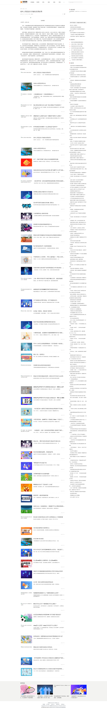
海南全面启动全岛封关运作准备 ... (77, 46)
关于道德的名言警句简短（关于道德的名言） (45, 300)
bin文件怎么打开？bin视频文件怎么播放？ (45, 603)
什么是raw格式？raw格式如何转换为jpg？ (77, 185)
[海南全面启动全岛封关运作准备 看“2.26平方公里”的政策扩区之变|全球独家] (26, 173)
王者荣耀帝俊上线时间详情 (40, 213)
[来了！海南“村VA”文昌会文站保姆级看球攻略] (26, 162)
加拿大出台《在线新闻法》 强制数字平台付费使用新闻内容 (48, 506)
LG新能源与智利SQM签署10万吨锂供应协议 (45, 289)
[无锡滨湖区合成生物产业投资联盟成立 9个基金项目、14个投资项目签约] (26, 271)
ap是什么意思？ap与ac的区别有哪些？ (77, 179)
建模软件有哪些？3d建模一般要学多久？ (77, 157)
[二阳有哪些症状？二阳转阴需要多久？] (26, 97)
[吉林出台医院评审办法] (26, 86)
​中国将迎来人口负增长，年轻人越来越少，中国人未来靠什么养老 (48, 256)
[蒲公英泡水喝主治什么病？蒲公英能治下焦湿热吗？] (26, 108)
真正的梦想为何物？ (73, 493)
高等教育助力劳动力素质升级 (75, 85)
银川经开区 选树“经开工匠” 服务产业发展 (77, 148)
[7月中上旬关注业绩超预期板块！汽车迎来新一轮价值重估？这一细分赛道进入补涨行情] (26, 347)
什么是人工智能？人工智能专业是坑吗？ (77, 174)
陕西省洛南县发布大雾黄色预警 (75, 299)
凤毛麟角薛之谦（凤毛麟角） (75, 495)
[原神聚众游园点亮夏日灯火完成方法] (26, 195)
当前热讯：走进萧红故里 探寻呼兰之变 (77, 233)
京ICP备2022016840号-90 (45, 707)
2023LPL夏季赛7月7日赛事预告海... (77, 57)
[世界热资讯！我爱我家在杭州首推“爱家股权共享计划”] (26, 639)
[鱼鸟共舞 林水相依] (26, 542)
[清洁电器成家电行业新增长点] (26, 531)
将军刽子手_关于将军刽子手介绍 (76, 482)
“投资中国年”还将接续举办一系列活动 (76, 268)
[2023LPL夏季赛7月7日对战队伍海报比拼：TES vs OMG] (26, 401)
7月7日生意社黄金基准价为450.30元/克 (77, 198)
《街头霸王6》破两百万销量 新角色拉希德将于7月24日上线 (48, 408)
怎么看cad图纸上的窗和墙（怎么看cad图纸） (45, 560)
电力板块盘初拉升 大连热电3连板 (42, 246)
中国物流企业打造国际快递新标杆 (76, 310)
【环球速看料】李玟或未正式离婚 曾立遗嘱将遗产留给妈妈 (48, 658)
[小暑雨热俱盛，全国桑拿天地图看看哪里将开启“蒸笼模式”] (26, 336)
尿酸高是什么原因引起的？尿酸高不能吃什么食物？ (47, 116)
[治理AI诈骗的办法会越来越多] (26, 477)
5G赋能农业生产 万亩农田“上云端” (43, 484)
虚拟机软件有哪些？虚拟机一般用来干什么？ (78, 154)
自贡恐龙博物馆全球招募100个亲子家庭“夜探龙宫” (47, 614)
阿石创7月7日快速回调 (74, 104)
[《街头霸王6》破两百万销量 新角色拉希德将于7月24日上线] (26, 412)
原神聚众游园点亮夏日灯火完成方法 (43, 191)
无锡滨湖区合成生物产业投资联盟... (77, 55)
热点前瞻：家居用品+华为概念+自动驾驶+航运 (78, 183)
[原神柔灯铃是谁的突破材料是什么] (26, 227)
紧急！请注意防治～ (73, 364)
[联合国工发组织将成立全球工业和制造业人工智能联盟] (26, 520)
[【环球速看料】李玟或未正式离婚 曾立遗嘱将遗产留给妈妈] (26, 661)
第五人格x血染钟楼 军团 (74, 318)
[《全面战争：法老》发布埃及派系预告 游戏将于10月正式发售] (26, 433)
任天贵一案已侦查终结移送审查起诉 (43, 582)
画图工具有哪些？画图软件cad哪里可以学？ (77, 194)
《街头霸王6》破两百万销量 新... (77, 59)
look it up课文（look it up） (75, 497)
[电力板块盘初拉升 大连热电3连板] (26, 249)
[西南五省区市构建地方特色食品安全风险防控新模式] (26, 238)
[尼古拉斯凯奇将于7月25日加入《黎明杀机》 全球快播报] (62, 690)
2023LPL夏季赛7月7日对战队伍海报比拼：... (78, 32)
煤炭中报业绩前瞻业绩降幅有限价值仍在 (44, 321)
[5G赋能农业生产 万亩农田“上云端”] (26, 488)
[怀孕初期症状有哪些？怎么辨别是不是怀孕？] (26, 130)
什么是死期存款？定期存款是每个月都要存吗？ (78, 277)
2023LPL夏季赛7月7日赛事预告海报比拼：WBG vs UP (48, 387)
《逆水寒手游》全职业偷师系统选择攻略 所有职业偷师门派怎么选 (48, 181)
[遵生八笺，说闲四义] (26, 357)
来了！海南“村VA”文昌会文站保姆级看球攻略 (45, 159)
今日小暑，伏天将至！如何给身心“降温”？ (77, 143)
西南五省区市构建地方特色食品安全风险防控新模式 (47, 235)
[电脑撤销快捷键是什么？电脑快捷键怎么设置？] (26, 596)
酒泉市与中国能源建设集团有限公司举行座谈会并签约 (48, 571)
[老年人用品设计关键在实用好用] (26, 76)
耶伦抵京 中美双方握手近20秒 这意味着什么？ (78, 362)
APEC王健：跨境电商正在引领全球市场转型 (77, 491)
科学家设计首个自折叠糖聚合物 (75, 309)
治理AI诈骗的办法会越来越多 (41, 473)
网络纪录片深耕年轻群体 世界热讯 (42, 647)
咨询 (23, 8)
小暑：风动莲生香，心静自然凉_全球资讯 (77, 227)
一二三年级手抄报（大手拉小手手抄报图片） (78, 434)
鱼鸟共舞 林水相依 (38, 538)
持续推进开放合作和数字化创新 (75, 181)
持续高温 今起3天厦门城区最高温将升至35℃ (78, 360)
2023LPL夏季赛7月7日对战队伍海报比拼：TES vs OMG (48, 397)
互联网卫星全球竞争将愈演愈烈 (42, 365)
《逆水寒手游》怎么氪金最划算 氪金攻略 (77, 423)
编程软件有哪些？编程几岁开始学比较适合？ (78, 200)
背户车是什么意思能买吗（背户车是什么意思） (78, 187)
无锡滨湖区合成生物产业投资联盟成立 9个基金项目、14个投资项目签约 (48, 267)
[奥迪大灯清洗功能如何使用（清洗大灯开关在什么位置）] (26, 379)
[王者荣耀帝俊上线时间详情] (26, 217)
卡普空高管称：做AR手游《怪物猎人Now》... (78, 36)
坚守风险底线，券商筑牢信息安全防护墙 (77, 368)
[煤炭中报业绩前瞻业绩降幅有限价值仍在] (26, 325)
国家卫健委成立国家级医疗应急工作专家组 (77, 91)
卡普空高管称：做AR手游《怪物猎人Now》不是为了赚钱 (48, 419)
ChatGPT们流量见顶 (73, 451)
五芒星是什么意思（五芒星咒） (75, 301)
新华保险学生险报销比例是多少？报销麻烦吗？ (78, 172)
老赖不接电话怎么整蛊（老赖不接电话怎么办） (78, 222)
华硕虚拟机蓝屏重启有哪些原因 (75, 84)
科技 (60, 2)
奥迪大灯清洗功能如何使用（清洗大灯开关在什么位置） (48, 376)
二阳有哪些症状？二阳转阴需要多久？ (43, 94)
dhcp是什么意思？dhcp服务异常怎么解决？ (77, 167)
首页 (21, 8)
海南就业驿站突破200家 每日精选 (76, 155)
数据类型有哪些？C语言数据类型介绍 (76, 192)
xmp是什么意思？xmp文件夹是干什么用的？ (45, 625)
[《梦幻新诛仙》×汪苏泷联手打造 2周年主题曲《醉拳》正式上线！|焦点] (45, 690)
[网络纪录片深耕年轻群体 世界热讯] (26, 650)
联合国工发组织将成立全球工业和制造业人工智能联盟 (48, 517)
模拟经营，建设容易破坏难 (40, 495)
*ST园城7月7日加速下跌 (40, 462)
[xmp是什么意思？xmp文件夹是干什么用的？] (26, 629)
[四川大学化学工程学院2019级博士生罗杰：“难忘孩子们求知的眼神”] (26, 553)
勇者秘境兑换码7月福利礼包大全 (76, 355)
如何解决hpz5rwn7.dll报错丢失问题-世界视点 (78, 74)
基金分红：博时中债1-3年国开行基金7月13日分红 (46, 441)
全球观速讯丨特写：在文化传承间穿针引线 (77, 220)
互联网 (38, 2)
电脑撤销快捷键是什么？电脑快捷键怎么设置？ (46, 593)
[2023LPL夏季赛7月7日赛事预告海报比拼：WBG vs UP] (26, 390)
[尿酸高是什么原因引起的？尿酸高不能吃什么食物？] (26, 119)
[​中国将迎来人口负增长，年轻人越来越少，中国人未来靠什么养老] (26, 260)
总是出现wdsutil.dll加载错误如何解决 (76, 65)
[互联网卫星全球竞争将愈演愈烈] (26, 368)
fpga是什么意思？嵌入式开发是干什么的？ (77, 189)
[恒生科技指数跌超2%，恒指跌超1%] (26, 455)
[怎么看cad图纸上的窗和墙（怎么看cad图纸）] (26, 563)
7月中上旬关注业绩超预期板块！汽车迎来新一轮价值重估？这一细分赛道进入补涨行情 (48, 343)
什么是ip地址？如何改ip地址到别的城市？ (77, 196)
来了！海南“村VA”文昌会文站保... (77, 50)
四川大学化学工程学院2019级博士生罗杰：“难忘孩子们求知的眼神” (48, 549)
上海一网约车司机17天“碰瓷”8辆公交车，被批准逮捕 (47, 278)
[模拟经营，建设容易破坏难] (26, 498)
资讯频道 (32, 2)
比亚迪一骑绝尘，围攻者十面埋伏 (42, 311)
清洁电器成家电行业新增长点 (41, 527)
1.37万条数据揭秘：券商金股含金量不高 (77, 303)
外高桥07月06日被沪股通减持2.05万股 (77, 257)
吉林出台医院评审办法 (39, 83)
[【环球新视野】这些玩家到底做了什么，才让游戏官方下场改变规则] (28, 690)
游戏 (49, 2)
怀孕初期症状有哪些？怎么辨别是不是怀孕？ (45, 126)
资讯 (43, 2)
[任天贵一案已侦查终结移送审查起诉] (26, 585)
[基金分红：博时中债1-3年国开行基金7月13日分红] (26, 444)
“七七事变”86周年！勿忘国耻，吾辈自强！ (77, 342)
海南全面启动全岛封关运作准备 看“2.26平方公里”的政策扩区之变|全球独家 (48, 170)
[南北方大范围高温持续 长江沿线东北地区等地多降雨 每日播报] (26, 672)
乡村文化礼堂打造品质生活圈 (75, 240)
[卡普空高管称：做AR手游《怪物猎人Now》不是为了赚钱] (26, 423)
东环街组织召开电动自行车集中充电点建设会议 (78, 428)
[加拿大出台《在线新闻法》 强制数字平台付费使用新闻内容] (26, 509)
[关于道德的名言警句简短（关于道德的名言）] (26, 303)
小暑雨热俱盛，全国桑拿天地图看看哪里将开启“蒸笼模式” (48, 332)
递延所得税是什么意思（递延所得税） (76, 259)
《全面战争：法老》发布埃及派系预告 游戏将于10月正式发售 (48, 430)
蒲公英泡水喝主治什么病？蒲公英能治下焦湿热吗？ (47, 105)
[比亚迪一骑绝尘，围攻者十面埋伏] (26, 314)
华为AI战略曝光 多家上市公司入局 (76, 312)
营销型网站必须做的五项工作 (75, 191)
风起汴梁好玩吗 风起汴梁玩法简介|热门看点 (77, 395)
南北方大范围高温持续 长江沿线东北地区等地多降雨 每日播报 (48, 668)
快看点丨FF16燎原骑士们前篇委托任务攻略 (77, 141)
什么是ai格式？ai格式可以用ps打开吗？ (77, 106)
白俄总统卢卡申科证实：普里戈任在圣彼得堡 (78, 480)
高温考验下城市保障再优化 (75, 235)
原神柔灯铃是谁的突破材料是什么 (42, 224)
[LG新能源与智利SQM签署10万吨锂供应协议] (26, 292)
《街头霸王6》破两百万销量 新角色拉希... (77, 34)
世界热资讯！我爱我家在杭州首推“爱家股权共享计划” (48, 636)
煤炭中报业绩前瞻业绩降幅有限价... (77, 42)
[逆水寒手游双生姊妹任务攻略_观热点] (26, 206)
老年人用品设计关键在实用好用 (42, 72)
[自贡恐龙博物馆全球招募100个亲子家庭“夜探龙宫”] (26, 618)
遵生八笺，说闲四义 (38, 354)
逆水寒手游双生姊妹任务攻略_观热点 (43, 202)
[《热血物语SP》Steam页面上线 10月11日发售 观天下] (79, 690)
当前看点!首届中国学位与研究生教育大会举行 (78, 366)
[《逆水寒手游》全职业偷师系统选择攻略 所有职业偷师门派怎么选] (26, 184)
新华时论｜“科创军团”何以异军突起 (76, 463)
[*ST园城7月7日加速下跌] (26, 466)
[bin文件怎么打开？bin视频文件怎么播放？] (26, 607)
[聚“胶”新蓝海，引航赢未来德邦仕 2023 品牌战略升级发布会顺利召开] (78, 16)
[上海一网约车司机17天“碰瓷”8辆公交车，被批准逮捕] (26, 282)
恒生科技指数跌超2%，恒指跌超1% (43, 452)
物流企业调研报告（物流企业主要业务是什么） (78, 294)
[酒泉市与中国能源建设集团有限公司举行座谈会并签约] (26, 574)
